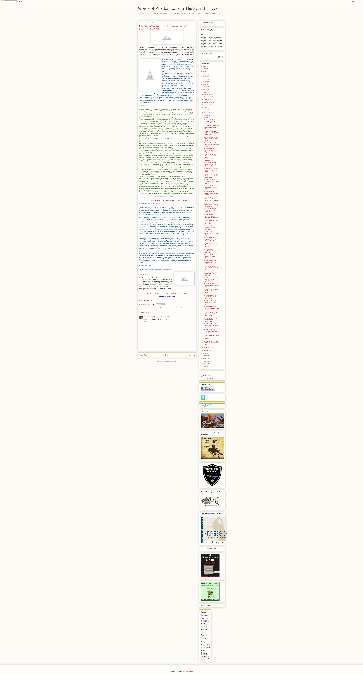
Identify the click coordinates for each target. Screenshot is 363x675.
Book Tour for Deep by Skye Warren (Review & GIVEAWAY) (211, 314)
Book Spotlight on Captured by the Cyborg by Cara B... (210, 150)
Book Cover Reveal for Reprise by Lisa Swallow (210, 273)
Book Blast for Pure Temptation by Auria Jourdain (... (210, 331)
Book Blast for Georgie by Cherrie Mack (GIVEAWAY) (211, 319)
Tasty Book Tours (149, 316)
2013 (204, 358)
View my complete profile (208, 378)
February (207, 347)
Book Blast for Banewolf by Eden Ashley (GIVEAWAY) (211, 279)
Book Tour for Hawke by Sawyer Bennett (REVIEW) (211, 210)
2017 (204, 89)
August (206, 104)
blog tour (145, 307)
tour (191, 52)
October (206, 99)
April (205, 115)
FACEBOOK (157, 293)
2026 (204, 66)
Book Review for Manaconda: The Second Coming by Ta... (212, 216)
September (207, 102)
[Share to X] (160, 304)
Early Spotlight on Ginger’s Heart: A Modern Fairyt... (210, 239)
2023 (204, 74)
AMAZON (157, 200)
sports (188, 307)
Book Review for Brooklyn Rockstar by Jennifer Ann (211, 262)
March (206, 117)
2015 (204, 353)
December (207, 94)
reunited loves (177, 307)
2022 (204, 76)
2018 (204, 87)
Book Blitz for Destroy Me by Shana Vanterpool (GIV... (211, 291)
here (177, 197)
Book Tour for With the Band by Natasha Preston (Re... (210, 164)
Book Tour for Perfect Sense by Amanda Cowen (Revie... (210, 121)
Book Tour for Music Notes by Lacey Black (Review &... (211, 156)
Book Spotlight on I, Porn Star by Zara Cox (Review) (211, 250)
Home (167, 355)
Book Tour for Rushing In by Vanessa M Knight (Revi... (211, 187)
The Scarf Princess (208, 376)
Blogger (191, 671)
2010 (204, 366)
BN (163, 200)
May (205, 112)
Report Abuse (206, 605)
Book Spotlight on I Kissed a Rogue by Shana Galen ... (212, 337)
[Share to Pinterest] (164, 304)
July (205, 107)
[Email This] (157, 304)
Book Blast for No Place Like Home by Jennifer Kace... (211, 342)
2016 (204, 92)
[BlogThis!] (158, 304)
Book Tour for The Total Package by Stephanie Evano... (211, 144)
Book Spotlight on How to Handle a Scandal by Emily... (211, 325)
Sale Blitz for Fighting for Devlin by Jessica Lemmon (211, 127)
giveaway (163, 307)
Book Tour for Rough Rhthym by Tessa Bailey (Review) (212, 285)
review (184, 307)
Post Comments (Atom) (170, 361)
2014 (204, 356)
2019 (204, 84)
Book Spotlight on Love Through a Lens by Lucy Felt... (211, 221)
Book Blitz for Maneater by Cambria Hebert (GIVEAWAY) (211, 175)
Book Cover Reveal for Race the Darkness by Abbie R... (211, 193)
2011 (204, 363)
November (207, 97)
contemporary (156, 307)
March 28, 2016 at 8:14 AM (161, 316)
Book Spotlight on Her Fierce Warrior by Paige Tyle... (211, 308)
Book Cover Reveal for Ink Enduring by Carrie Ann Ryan (212, 233)
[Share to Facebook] (162, 304)
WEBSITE (149, 293)
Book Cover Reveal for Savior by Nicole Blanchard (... (210, 227)
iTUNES (179, 200)
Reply (145, 321)
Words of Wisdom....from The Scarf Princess (178, 8)
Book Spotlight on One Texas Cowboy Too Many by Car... (210, 296)
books (150, 307)
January (206, 350)
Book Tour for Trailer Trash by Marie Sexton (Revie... (211, 181)
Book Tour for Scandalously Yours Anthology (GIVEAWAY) (211, 198)
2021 (204, 79)
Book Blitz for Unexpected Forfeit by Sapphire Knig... (211, 170)
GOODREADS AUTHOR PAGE (178, 293)
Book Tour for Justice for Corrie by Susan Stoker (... (211, 267)
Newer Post (143, 355)
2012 (204, 361)
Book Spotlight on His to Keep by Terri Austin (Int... (211, 302)
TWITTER (165, 293)
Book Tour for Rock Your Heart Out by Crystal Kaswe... (211, 256)
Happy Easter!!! (208, 160)
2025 (204, 69)
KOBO (185, 200)
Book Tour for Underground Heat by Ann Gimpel (211, 204)
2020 (204, 82)
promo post (170, 307)
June (206, 110)
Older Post (191, 355)
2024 (204, 71)
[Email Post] (153, 304)
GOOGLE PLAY (170, 200)
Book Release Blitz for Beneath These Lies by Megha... (211, 245)
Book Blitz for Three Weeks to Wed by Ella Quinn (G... (211, 133)
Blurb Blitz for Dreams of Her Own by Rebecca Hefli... (211, 138)
